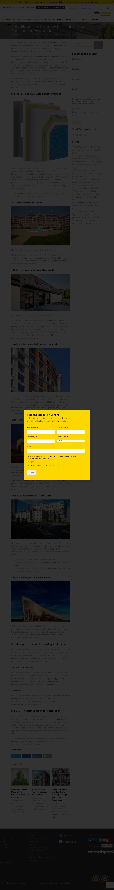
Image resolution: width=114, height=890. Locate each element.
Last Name (62, 427)
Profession (62, 437)
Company (32, 437)
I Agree (32, 462)
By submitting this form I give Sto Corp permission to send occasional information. (51, 457)
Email (30, 446)
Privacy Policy (54, 465)
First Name (32, 427)
